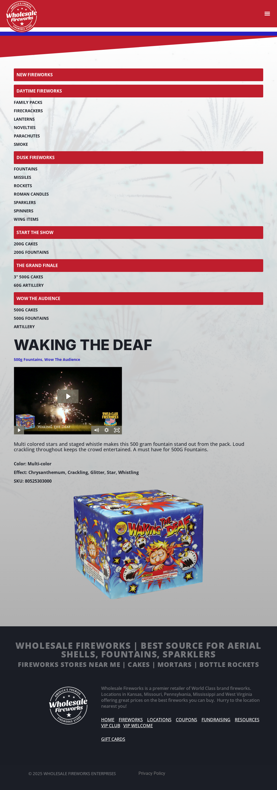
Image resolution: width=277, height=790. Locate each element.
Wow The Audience (62, 359)
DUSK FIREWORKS (36, 157)
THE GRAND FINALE (37, 265)
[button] (267, 13)
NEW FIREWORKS (35, 75)
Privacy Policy (151, 773)
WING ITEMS (26, 219)
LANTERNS (24, 119)
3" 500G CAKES (28, 276)
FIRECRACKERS (28, 110)
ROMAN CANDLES (31, 194)
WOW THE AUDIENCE (38, 298)
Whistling (128, 472)
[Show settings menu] (106, 430)
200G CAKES (26, 243)
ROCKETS (23, 185)
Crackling (78, 472)
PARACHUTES (27, 136)
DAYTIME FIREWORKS (39, 91)
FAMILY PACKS (28, 102)
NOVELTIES (24, 127)
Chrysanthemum (46, 472)
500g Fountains (28, 359)
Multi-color (39, 464)
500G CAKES (26, 309)
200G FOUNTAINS (31, 252)
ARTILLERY (24, 326)
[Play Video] (19, 430)
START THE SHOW (35, 232)
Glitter (97, 472)
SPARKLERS (25, 202)
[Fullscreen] (117, 430)
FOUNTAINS (25, 169)
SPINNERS (23, 210)
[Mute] (96, 430)
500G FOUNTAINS (31, 318)
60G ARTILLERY (29, 285)
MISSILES (22, 177)
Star (111, 472)
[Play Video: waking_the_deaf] (67, 396)
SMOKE (21, 144)
